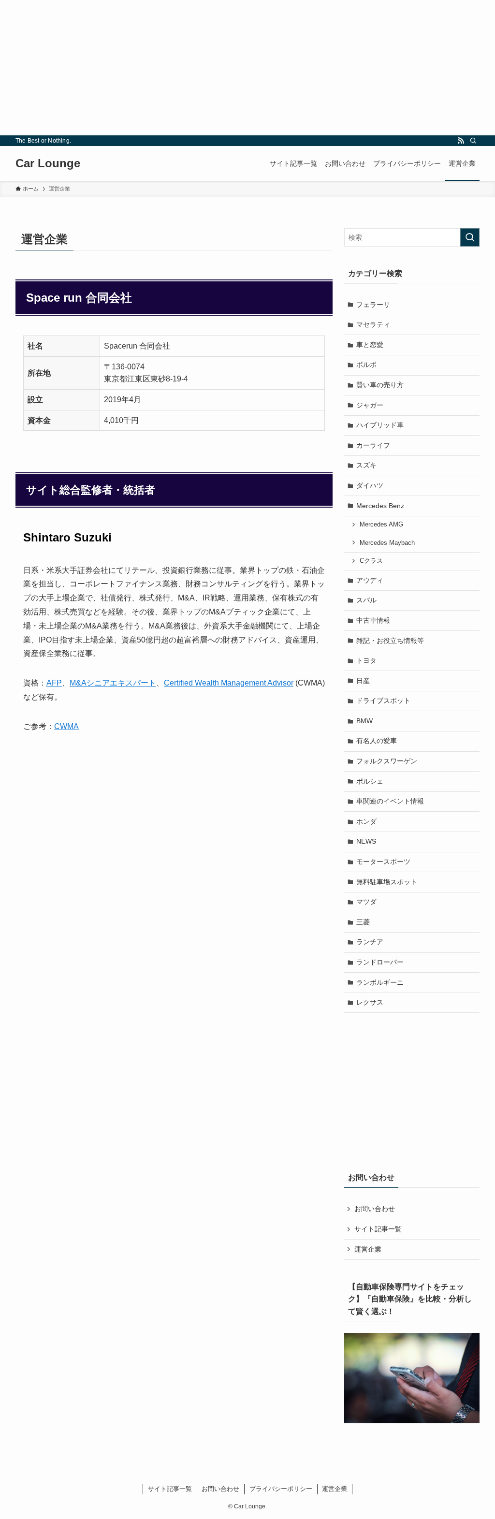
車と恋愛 (369, 345)
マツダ (366, 902)
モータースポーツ (383, 861)
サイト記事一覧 (378, 1229)
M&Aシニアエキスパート (113, 683)
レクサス (369, 1002)
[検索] (473, 140)
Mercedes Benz (380, 506)
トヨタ (366, 660)
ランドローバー (380, 962)
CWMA (66, 726)
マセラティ (373, 324)
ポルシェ (369, 781)
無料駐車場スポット (386, 882)
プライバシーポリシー (280, 1488)
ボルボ (366, 364)
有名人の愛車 (376, 741)
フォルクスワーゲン (386, 761)
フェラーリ (373, 304)
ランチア (369, 942)
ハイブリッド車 (380, 425)
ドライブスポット (383, 700)
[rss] (460, 140)
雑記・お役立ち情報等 (390, 640)
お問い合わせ (374, 1208)
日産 (363, 681)
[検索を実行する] (470, 237)
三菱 (363, 922)
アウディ (369, 580)
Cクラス (371, 560)
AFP (54, 683)
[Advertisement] (247, 67)
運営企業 (367, 1249)
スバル (366, 600)
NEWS (366, 841)
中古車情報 (373, 620)
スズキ (366, 465)
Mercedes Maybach (387, 543)
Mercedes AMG (381, 524)
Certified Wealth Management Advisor (228, 683)
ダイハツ (369, 485)
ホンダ (366, 821)
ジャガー (369, 405)
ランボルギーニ (380, 982)
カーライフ (373, 445)
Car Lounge (47, 163)
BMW (364, 721)
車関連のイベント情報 (390, 801)
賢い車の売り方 (380, 385)
